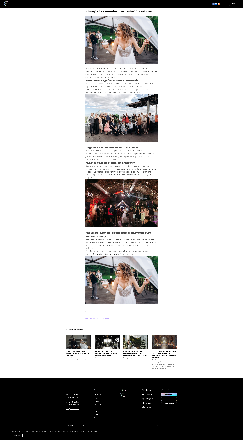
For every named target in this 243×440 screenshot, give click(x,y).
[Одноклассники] (219, 4)
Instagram (149, 399)
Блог (95, 411)
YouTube (149, 394)
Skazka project (111, 254)
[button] (169, 399)
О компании (97, 394)
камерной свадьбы (93, 254)
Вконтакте (149, 390)
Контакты (97, 418)
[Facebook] (213, 4)
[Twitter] (221, 4)
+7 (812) (72, 394)
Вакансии (97, 414)
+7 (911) (72, 398)
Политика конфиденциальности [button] (167, 426)
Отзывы (96, 408)
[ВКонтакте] (216, 4)
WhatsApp (149, 403)
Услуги (96, 398)
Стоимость (97, 401)
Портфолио (97, 404)
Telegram (149, 407)
